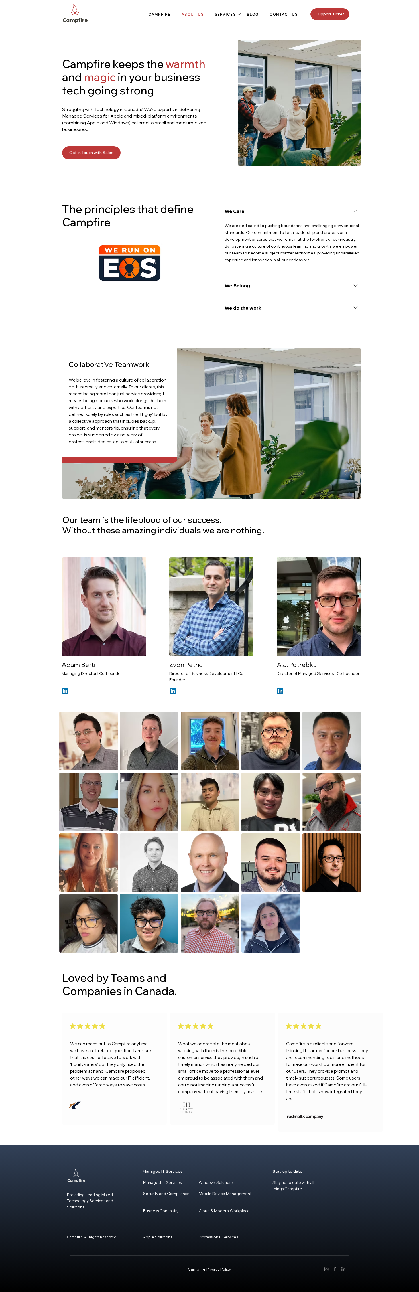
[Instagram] (326, 1269)
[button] (225, 14)
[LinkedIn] (65, 691)
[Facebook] (335, 1269)
